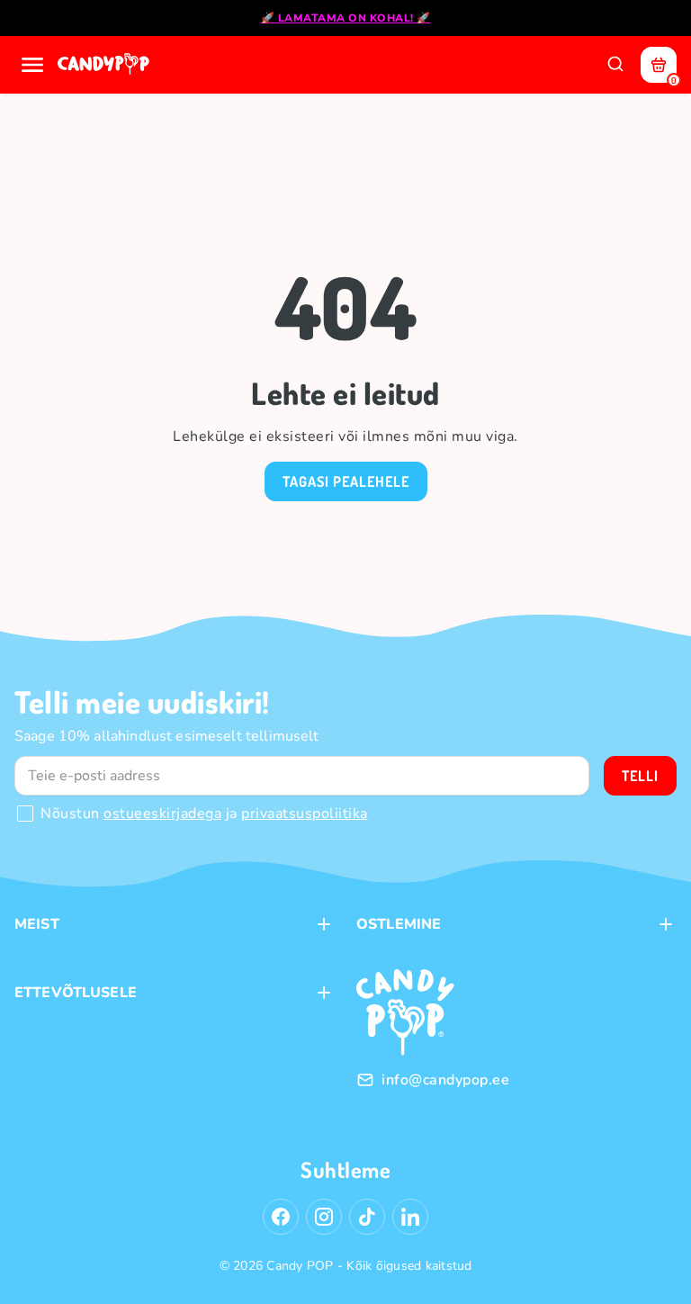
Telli (640, 776)
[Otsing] (615, 65)
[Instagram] (324, 1217)
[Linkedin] (410, 1217)
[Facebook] (281, 1217)
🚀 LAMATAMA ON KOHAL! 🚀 (346, 18)
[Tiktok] (367, 1217)
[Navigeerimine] (32, 65)
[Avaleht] (105, 65)
